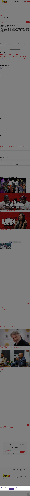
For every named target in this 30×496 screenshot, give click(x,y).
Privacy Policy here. (17, 487)
